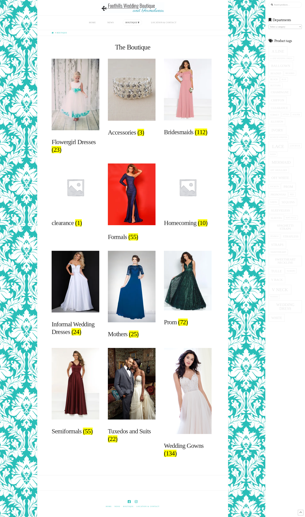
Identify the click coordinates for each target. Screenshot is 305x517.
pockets (274, 186)
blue (284, 79)
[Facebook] (129, 501)
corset (274, 115)
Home (109, 506)
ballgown (280, 66)
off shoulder (278, 170)
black (274, 79)
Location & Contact (147, 506)
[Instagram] (136, 501)
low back (295, 146)
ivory (277, 130)
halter (296, 115)
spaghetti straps (285, 227)
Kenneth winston (278, 137)
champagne (280, 92)
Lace (278, 146)
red (292, 194)
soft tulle (291, 218)
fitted (286, 114)
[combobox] (285, 26)
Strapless (290, 236)
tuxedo (291, 271)
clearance (279, 108)
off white (280, 178)
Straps (277, 245)
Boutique (128, 506)
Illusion (277, 121)
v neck (280, 289)
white (276, 318)
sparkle (274, 236)
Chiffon (277, 100)
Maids (273, 154)
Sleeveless (280, 210)
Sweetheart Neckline (285, 261)
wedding (274, 297)
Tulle (276, 271)
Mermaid (281, 162)
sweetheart (278, 252)
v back (277, 279)
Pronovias (278, 194)
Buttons (275, 85)
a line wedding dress (281, 59)
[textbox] (285, 27)
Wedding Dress (285, 307)
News (117, 506)
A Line (278, 51)
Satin (273, 202)
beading (290, 73)
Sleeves (276, 218)
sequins (288, 202)
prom (288, 187)
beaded (276, 73)
